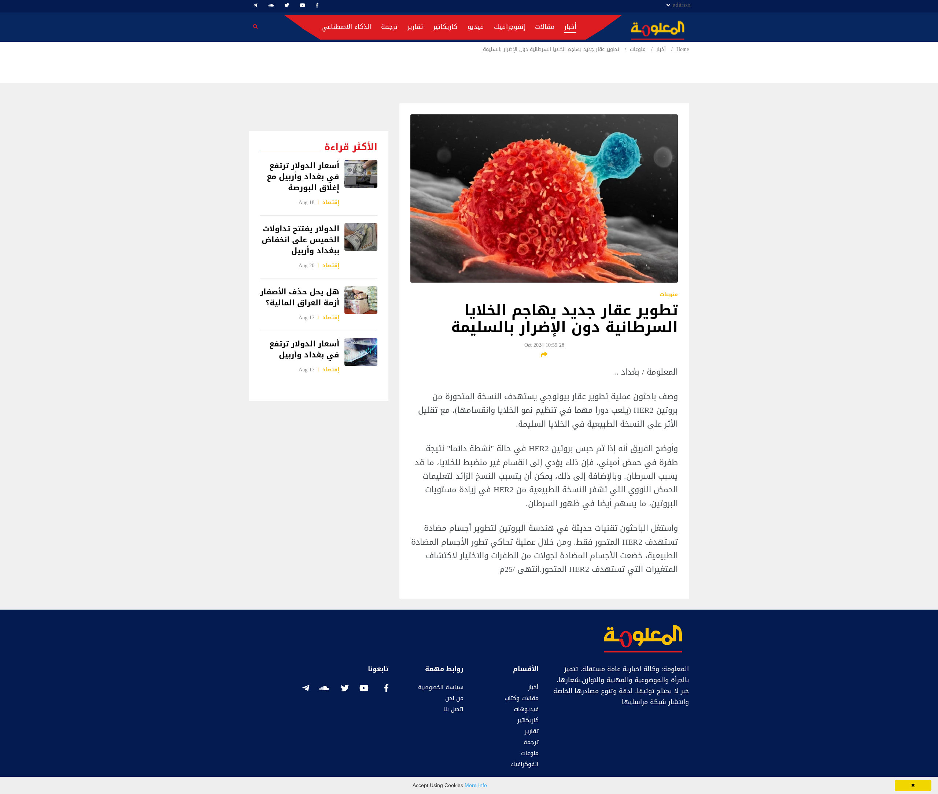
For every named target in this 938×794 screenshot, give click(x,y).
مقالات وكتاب (522, 698)
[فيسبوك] (317, 5)
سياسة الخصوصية (441, 687)
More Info (476, 785)
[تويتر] (286, 5)
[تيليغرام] (255, 5)
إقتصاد (330, 202)
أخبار (570, 27)
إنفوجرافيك (509, 27)
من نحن (454, 698)
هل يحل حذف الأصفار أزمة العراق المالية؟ (299, 297)
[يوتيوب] (302, 5)
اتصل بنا (453, 709)
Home (682, 49)
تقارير (415, 27)
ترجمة (389, 27)
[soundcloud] (271, 5)
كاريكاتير (445, 27)
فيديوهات (526, 709)
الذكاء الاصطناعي (346, 27)
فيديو (476, 27)
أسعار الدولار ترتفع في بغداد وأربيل (304, 349)
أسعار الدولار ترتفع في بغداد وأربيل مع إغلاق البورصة (303, 176)
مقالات (544, 27)
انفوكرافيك (524, 764)
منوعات (638, 49)
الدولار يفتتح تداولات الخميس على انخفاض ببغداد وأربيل (300, 239)
